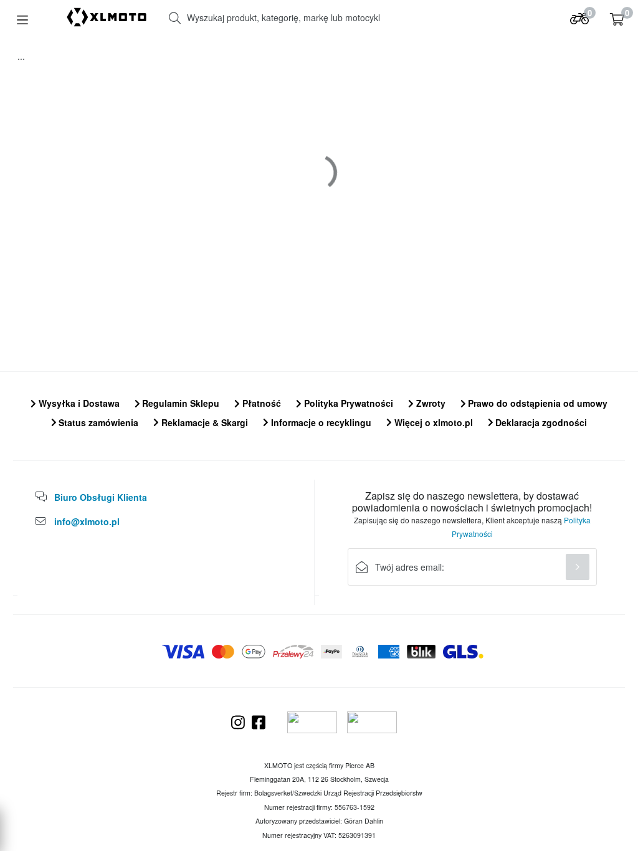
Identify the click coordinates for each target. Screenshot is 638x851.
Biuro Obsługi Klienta (100, 497)
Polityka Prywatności (347, 403)
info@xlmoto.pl (87, 521)
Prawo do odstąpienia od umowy (536, 403)
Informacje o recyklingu (320, 422)
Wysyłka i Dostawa (78, 403)
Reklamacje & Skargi (203, 422)
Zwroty (429, 403)
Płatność (260, 403)
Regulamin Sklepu (179, 403)
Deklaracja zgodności (540, 422)
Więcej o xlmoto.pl (432, 422)
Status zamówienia (97, 422)
